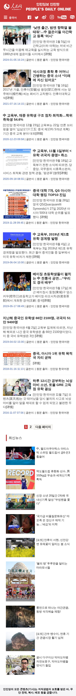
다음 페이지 (43, 426)
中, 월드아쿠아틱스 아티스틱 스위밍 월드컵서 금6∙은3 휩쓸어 (53, 452)
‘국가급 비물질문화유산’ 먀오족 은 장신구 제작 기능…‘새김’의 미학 (52, 520)
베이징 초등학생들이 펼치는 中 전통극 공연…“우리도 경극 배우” (52, 278)
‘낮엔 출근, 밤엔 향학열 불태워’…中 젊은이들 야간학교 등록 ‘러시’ (52, 32)
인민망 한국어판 (60, 59)
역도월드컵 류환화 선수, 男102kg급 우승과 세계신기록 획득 (53, 475)
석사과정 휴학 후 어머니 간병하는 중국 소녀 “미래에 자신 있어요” (51, 76)
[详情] (48, 54)
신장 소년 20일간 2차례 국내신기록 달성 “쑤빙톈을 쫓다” (53, 499)
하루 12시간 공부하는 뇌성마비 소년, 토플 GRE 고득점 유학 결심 (52, 385)
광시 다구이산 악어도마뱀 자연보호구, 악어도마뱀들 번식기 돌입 (52, 661)
